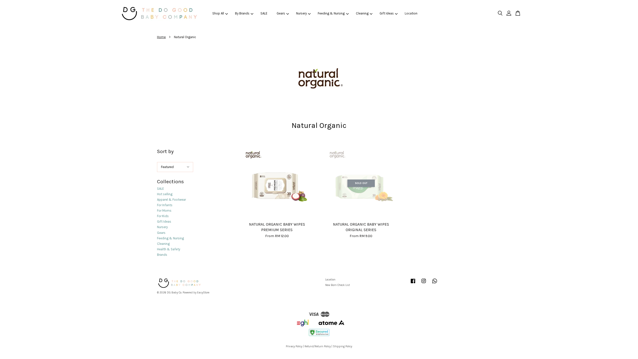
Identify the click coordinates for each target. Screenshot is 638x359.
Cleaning (362, 13)
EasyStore (203, 292)
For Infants (164, 205)
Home (161, 37)
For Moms (164, 210)
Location (411, 13)
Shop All (218, 13)
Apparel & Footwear (171, 199)
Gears (281, 13)
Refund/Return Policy (318, 346)
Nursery (301, 13)
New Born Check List (337, 285)
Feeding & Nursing (331, 13)
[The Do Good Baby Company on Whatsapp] (434, 283)
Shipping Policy (342, 346)
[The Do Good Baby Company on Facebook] (412, 283)
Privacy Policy (294, 346)
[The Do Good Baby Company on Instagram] (423, 283)
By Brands (242, 13)
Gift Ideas (387, 13)
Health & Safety (168, 249)
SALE (263, 13)
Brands (162, 255)
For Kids (163, 216)
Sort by (165, 151)
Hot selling (164, 194)
